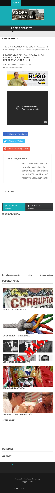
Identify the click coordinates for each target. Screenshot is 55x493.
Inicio (16, 3)
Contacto (19, 489)
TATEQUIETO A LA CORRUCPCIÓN (17, 414)
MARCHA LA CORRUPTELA (14, 310)
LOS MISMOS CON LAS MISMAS (16, 362)
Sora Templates (29, 479)
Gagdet (7, 456)
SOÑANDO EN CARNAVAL (14, 388)
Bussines (7, 448)
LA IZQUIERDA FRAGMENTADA (16, 336)
